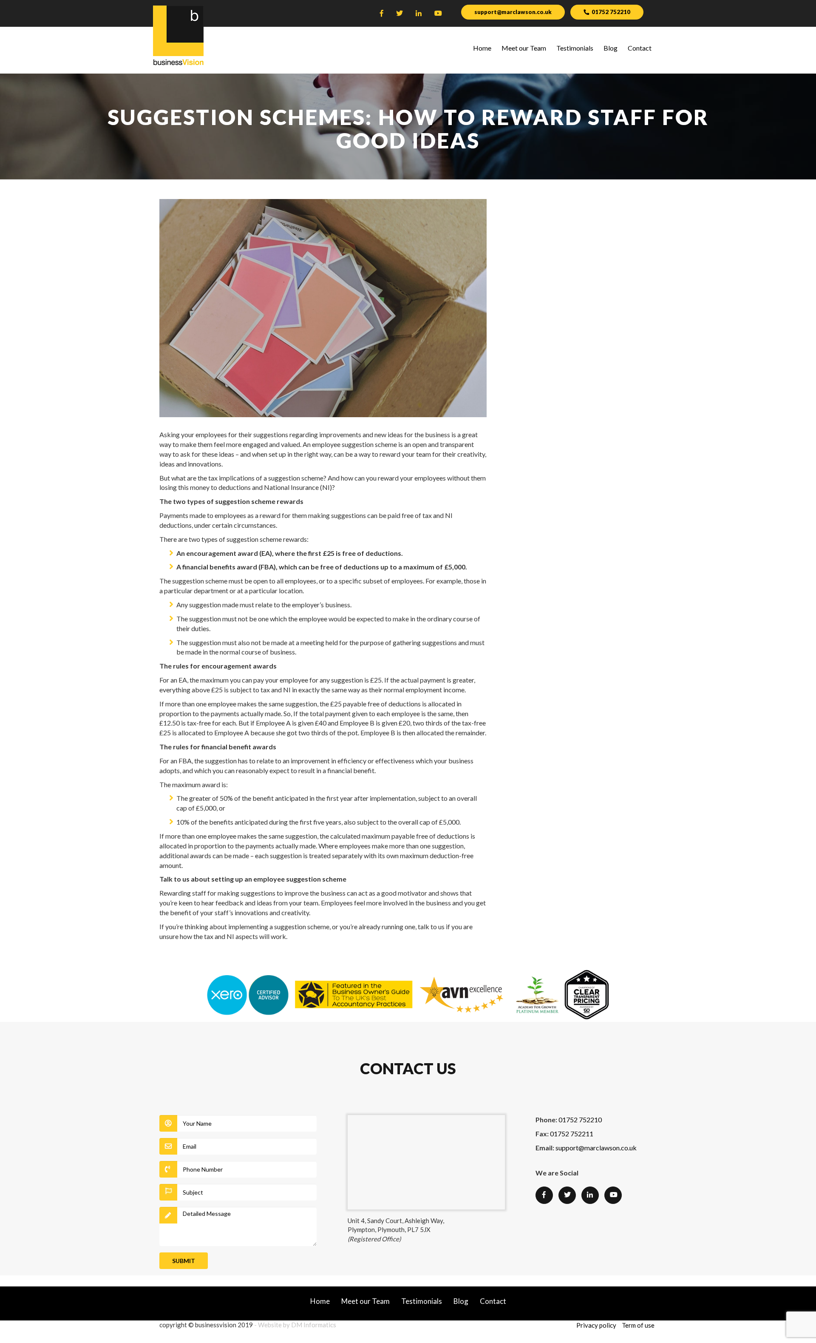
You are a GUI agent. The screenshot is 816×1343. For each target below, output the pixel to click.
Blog (611, 48)
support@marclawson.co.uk (513, 12)
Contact (640, 48)
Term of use (638, 1325)
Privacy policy (596, 1325)
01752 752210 (611, 12)
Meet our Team (524, 48)
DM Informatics (313, 1325)
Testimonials (574, 48)
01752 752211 (571, 1134)
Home (482, 48)
